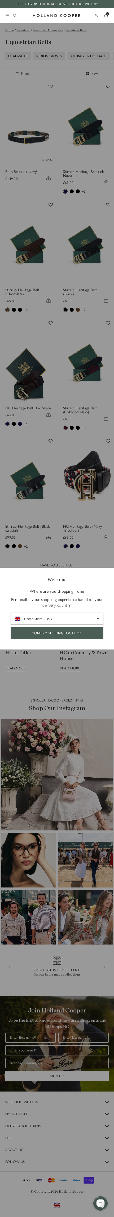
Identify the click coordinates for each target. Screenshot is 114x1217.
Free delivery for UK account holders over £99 (57, 3)
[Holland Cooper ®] (57, 15)
